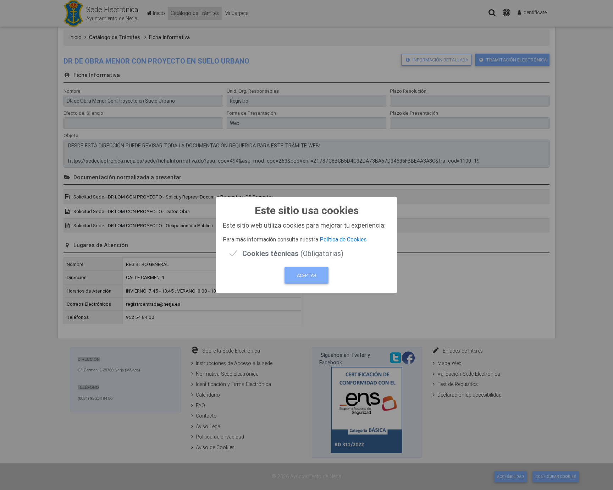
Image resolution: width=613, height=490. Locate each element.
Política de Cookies (343, 239)
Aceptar (306, 275)
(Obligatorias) (292, 253)
